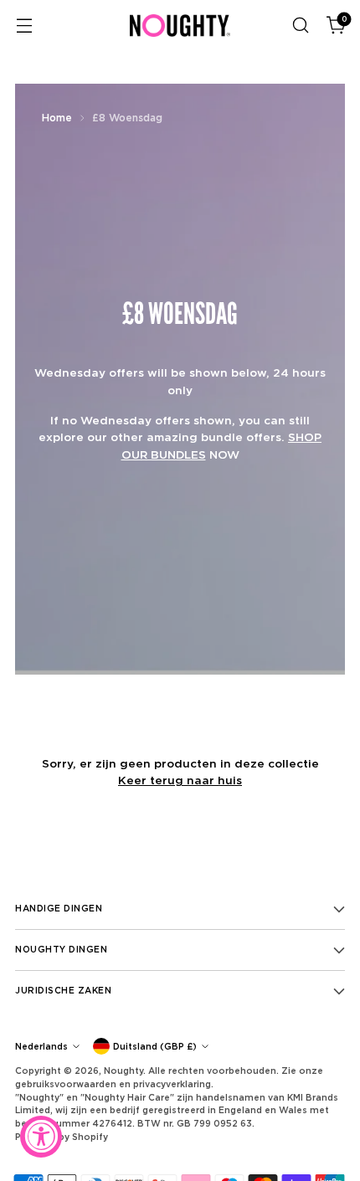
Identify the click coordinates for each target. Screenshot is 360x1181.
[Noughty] (180, 25)
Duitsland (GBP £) (155, 1046)
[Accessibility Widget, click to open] (41, 1137)
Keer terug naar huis (180, 780)
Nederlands (41, 1046)
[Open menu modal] (24, 25)
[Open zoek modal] (300, 25)
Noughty (123, 1070)
